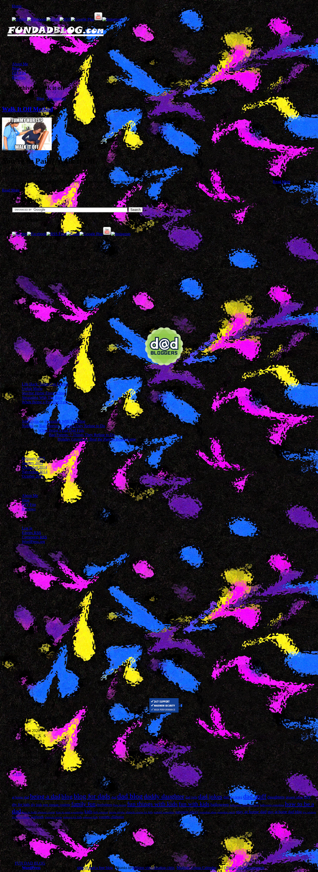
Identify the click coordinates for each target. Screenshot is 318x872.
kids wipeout (100, 812)
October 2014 (32, 476)
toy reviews (309, 812)
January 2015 (32, 463)
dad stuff (254, 796)
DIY (307, 797)
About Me (20, 64)
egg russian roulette (56, 805)
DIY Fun (19, 73)
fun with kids (194, 804)
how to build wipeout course (38, 812)
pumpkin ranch (226, 812)
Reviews (19, 77)
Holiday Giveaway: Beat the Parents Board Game (97, 439)
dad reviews (232, 797)
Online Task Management (244, 868)
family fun (83, 804)
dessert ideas (294, 797)
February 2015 (33, 458)
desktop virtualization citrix (153, 868)
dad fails (191, 797)
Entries (31, 533)
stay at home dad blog (285, 812)
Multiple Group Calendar (196, 868)
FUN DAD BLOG (30, 863)
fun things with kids (152, 803)
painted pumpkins (164, 812)
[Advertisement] (60, 49)
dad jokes (210, 796)
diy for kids (21, 804)
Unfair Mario (32, 388)
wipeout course (53, 817)
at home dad (20, 797)
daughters (276, 797)
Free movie (119, 805)
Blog (16, 68)
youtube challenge (111, 817)
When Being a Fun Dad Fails (45, 402)
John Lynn (30, 421)
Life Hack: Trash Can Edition (45, 384)
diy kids (36, 805)
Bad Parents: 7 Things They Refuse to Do (72, 426)
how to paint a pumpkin (69, 812)
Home (17, 6)
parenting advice (187, 812)
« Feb (17, 774)
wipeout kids (90, 817)
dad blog (130, 796)
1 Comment (56, 98)
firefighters (104, 805)
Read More (281, 182)
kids (88, 811)
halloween (219, 804)
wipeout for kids (72, 817)
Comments (34, 537)
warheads (37, 817)
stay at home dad (251, 811)
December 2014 (34, 467)
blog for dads (92, 796)
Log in (27, 528)
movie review (117, 812)
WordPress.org (33, 541)
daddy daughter (164, 796)
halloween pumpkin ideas (244, 805)
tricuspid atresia (21, 817)
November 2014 (34, 472)
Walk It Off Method (27, 109)
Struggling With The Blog (42, 397)
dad (113, 797)
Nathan (27, 426)
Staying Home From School (44, 393)
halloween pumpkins (272, 805)
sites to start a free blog (95, 868)
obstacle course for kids (139, 812)
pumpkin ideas (207, 812)
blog (67, 796)
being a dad (45, 796)
